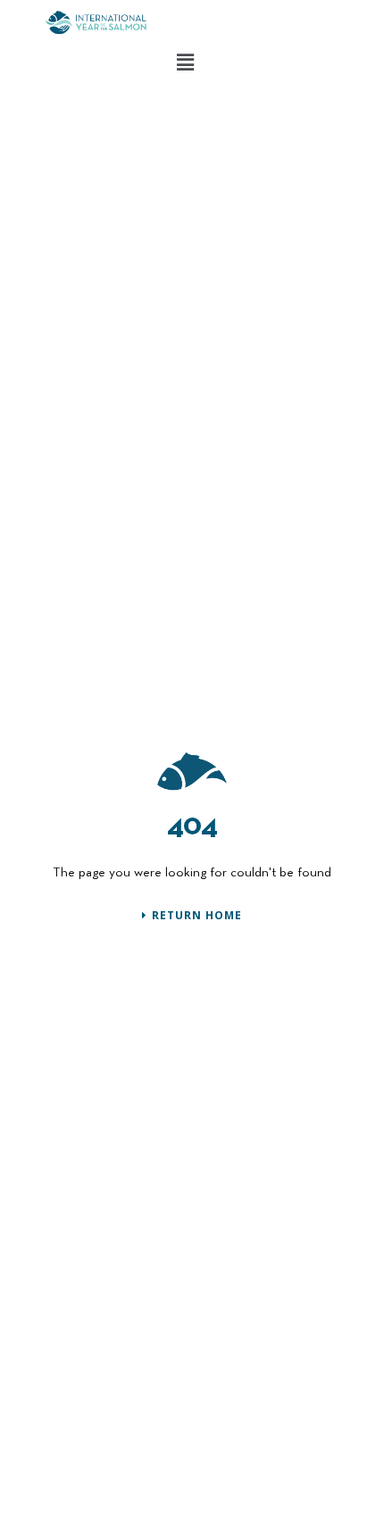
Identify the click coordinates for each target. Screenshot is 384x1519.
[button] (185, 62)
